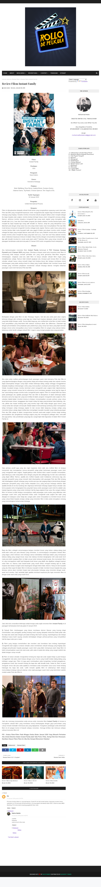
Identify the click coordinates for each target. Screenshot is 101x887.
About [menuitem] (12, 73)
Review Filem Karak (83, 273)
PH (8, 796)
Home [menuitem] (5, 73)
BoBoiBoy (81, 220)
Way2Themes (46, 874)
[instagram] (80, 200)
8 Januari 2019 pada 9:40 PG (20, 815)
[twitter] (87, 200)
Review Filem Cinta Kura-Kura (87, 256)
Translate (84, 81)
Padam (13, 808)
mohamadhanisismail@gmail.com (84, 135)
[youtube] (95, 200)
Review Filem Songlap (84, 291)
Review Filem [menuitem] (32, 73)
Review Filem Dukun (83, 265)
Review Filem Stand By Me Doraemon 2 (85, 212)
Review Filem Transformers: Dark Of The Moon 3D (88, 239)
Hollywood (12, 745)
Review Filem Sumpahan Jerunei (87, 324)
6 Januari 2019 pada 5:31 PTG (15, 798)
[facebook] (72, 200)
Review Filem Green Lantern (86, 282)
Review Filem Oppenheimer (10, 780)
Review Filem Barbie (52, 780)
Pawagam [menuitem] (54, 73)
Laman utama (6, 79)
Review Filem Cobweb (30, 780)
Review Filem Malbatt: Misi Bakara (88, 315)
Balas (8, 808)
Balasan (11, 811)
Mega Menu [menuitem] (21, 73)
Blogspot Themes (66, 874)
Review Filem (16, 79)
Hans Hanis (6, 88)
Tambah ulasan (13, 837)
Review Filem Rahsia (83, 306)
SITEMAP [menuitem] (63, 73)
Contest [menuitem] (44, 73)
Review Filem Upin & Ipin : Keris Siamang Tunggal (87, 248)
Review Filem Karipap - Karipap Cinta (87, 230)
